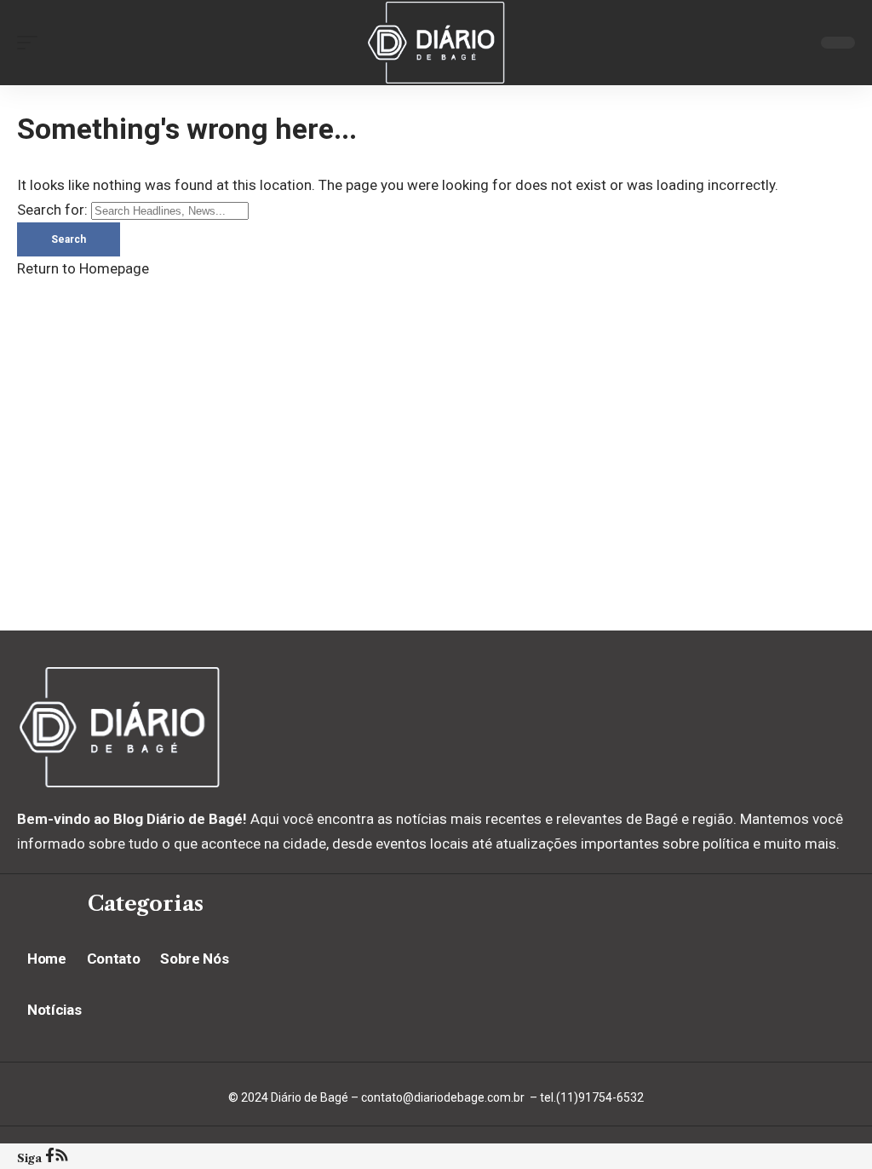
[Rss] (61, 1157)
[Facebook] (49, 1157)
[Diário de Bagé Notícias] (435, 42)
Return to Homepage (83, 268)
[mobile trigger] (31, 42)
